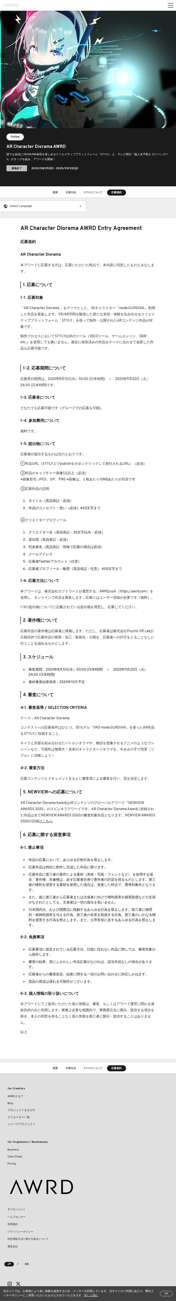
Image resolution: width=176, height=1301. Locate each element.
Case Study (15, 1156)
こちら (47, 821)
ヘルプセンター (17, 1217)
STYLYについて (93, 192)
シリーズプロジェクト (21, 1124)
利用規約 (13, 1224)
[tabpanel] (88, 98)
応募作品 (71, 192)
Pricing (12, 1164)
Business (13, 1150)
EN (27, 1264)
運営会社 (13, 1246)
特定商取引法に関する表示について (28, 1239)
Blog (10, 1103)
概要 (55, 192)
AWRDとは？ (16, 1096)
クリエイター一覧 (19, 1117)
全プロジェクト (17, 1209)
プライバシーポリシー (20, 1232)
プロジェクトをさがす (21, 1110)
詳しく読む (91, 1295)
